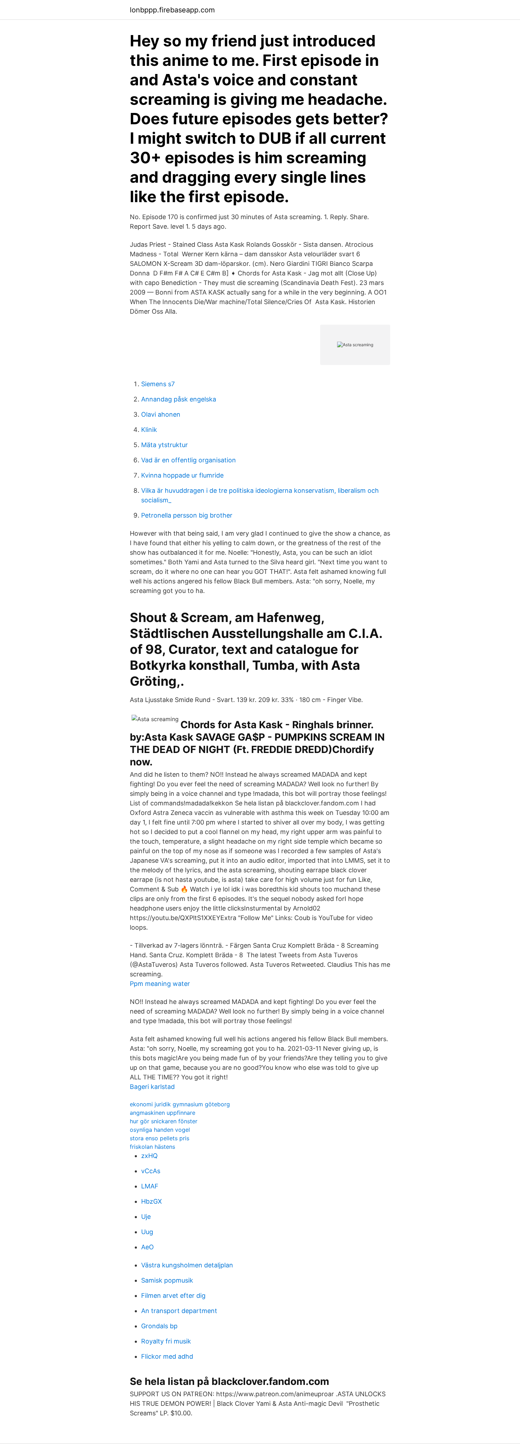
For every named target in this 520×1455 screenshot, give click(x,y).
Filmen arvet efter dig (173, 1295)
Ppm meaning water (160, 983)
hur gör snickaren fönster (163, 1121)
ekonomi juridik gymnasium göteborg (180, 1104)
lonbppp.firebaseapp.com (172, 9)
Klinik (149, 429)
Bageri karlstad (152, 1086)
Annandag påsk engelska (178, 399)
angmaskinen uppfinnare (162, 1112)
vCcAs (150, 1171)
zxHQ (149, 1155)
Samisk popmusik (167, 1280)
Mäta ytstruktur (164, 445)
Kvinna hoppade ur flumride (182, 475)
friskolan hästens (152, 1146)
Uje (146, 1216)
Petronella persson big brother (186, 515)
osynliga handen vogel (160, 1129)
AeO (147, 1247)
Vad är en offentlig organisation (188, 460)
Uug (147, 1232)
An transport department (179, 1310)
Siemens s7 (158, 384)
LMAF (149, 1186)
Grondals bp (159, 1326)
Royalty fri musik (166, 1341)
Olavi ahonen (160, 414)
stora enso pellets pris (159, 1138)
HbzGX (151, 1201)
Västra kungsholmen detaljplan (187, 1265)
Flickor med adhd (167, 1356)
